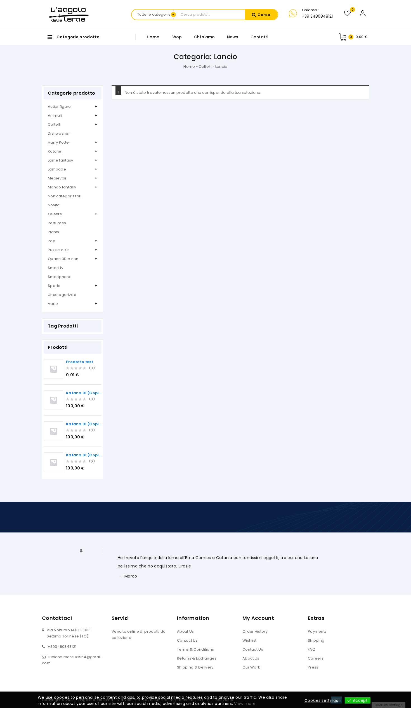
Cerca (264, 14)
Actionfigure (59, 106)
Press (313, 667)
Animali (55, 115)
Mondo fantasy (62, 187)
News (232, 37)
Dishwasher (59, 133)
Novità (54, 205)
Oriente (55, 214)
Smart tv (55, 267)
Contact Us (187, 640)
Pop (51, 241)
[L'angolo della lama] (69, 14)
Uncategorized (62, 294)
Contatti (259, 37)
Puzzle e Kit (58, 250)
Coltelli (205, 66)
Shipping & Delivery (195, 667)
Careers (315, 658)
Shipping (316, 640)
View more (245, 703)
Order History (255, 631)
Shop (176, 37)
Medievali (57, 178)
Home (153, 37)
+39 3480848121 (317, 16)
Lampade (57, 169)
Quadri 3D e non (63, 258)
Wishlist (249, 640)
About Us (185, 631)
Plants (53, 232)
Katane (55, 151)
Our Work (251, 667)
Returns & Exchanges (197, 658)
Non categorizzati (64, 196)
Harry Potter (59, 142)
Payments (317, 631)
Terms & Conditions (195, 649)
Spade (54, 285)
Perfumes (57, 223)
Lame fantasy (60, 160)
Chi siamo (204, 37)
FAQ (311, 649)
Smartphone (60, 276)
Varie (53, 303)
